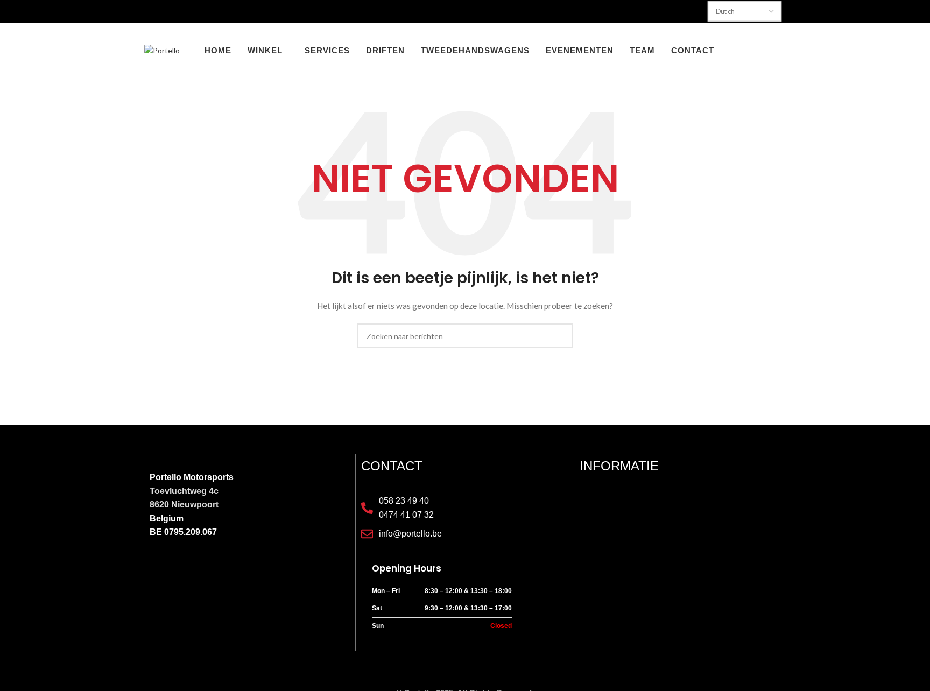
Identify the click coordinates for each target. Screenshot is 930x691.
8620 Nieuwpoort (184, 504)
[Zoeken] (762, 50)
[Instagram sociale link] (184, 569)
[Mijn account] (742, 50)
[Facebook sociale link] (156, 569)
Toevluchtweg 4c (184, 491)
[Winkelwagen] (781, 50)
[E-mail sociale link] (170, 569)
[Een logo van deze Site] (162, 49)
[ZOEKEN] (560, 335)
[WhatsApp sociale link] (197, 569)
